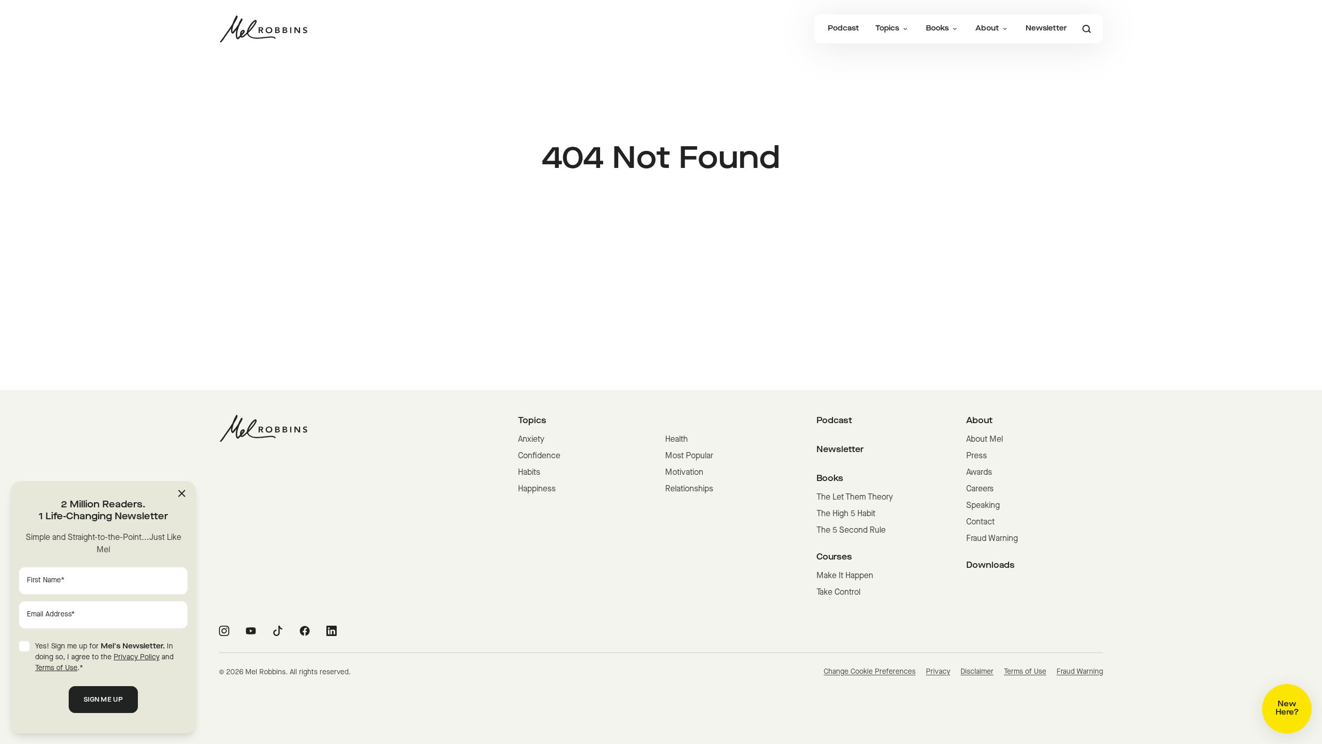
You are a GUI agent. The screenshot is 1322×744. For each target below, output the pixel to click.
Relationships (689, 489)
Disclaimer (977, 672)
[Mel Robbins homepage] (263, 29)
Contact (980, 522)
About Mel (984, 440)
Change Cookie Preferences (870, 672)
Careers (980, 489)
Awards (979, 473)
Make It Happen (844, 576)
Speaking (983, 506)
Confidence (539, 456)
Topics (887, 29)
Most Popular (689, 456)
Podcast (843, 29)
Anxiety (531, 440)
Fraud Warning (992, 539)
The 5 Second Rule (851, 530)
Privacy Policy (137, 657)
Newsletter (1046, 29)
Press (976, 456)
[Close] (182, 493)
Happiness (537, 489)
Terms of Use (1025, 672)
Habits (529, 473)
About (987, 29)
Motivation (684, 473)
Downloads (990, 566)
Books (937, 29)
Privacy (938, 672)
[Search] (1086, 29)
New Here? (1287, 709)
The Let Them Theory (854, 497)
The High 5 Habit (845, 514)
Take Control (838, 592)
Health (676, 440)
